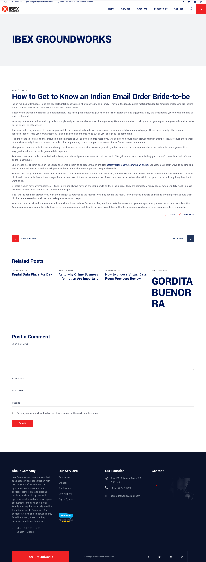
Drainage (63, 482)
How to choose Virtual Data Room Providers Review (125, 276)
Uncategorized (19, 270)
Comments (188, 215)
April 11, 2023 (19, 90)
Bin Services (65, 488)
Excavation (64, 477)
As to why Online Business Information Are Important (78, 276)
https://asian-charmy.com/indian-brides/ (128, 165)
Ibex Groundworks (106, 557)
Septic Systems (67, 499)
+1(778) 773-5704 (15, 2)
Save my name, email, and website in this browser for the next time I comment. (58, 413)
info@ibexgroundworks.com (41, 2)
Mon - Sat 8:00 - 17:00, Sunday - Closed (76, 2)
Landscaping (65, 493)
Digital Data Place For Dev (32, 274)
